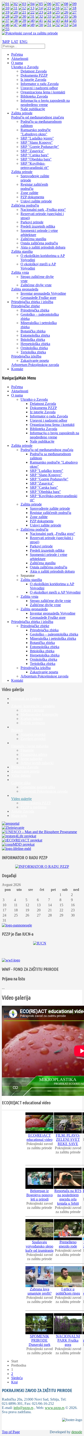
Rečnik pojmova (33, 723)
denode (76, 1432)
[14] (39, 8)
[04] (31, 4)
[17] (64, 8)
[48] (22, 25)
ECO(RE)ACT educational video (39, 1137)
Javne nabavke (31, 759)
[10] (5, 8)
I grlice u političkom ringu (68, 1291)
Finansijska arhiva (34, 754)
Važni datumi (21, 775)
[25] (56, 12)
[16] (56, 8)
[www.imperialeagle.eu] (17, 925)
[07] (56, 4)
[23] (39, 12)
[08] (64, 4)
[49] (31, 25)
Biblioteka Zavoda (24, 767)
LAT (14, 42)
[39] (22, 21)
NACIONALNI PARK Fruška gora (68, 1340)
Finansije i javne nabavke (30, 746)
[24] (47, 12)
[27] (73, 12)
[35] (64, 16)
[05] (39, 4)
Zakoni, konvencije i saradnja (33, 706)
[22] (31, 12)
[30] (22, 16)
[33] (47, 16)
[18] (72, 8)
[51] (47, 25)
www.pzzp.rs (54, 1408)
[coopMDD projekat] (19, 836)
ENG (24, 42)
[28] (5, 16)
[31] (31, 16)
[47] (14, 25)
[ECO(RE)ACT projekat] (22, 840)
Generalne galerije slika (38, 787)
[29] (14, 16)
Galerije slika (21, 783)
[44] (64, 21)
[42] (47, 21)
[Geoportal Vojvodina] (10, 823)
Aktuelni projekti (33, 734)
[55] (5, 29)
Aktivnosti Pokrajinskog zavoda (44, 791)
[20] (14, 12)
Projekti (17, 730)
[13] (30, 8)
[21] (22, 12)
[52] (56, 25)
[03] (22, 4)
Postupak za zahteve (26, 699)
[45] (73, 21)
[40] (31, 21)
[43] (56, 21)
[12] (22, 8)
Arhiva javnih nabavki (37, 763)
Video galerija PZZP (36, 803)
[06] (47, 4)
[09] (73, 4)
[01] (5, 4)
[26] (64, 12)
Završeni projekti (33, 739)
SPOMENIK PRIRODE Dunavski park (39, 1340)
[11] (14, 8)
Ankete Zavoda (22, 811)
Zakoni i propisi (32, 710)
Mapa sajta (19, 815)
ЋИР (6, 42)
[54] (73, 25)
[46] (5, 25)
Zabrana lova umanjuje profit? (40, 1291)
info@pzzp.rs (23, 1408)
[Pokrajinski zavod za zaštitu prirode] (30, 33)
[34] (56, 16)
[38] (14, 21)
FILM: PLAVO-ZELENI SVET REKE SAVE (68, 1139)
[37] (5, 21)
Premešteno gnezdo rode (68, 1244)
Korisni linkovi (32, 719)
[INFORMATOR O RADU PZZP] (42, 866)
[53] (64, 25)
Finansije (27, 750)
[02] (14, 4)
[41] (39, 21)
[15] (47, 8)
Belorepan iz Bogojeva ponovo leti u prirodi (39, 1195)
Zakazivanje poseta (25, 771)
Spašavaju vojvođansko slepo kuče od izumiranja (39, 1246)
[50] (39, 25)
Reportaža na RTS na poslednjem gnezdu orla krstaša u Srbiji (67, 1197)
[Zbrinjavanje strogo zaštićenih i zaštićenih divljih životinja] (13, 828)
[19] (5, 12)
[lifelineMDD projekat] (16, 849)
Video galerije (21, 799)
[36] (73, 16)
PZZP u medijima (33, 807)
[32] (39, 16)
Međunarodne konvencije (39, 714)
